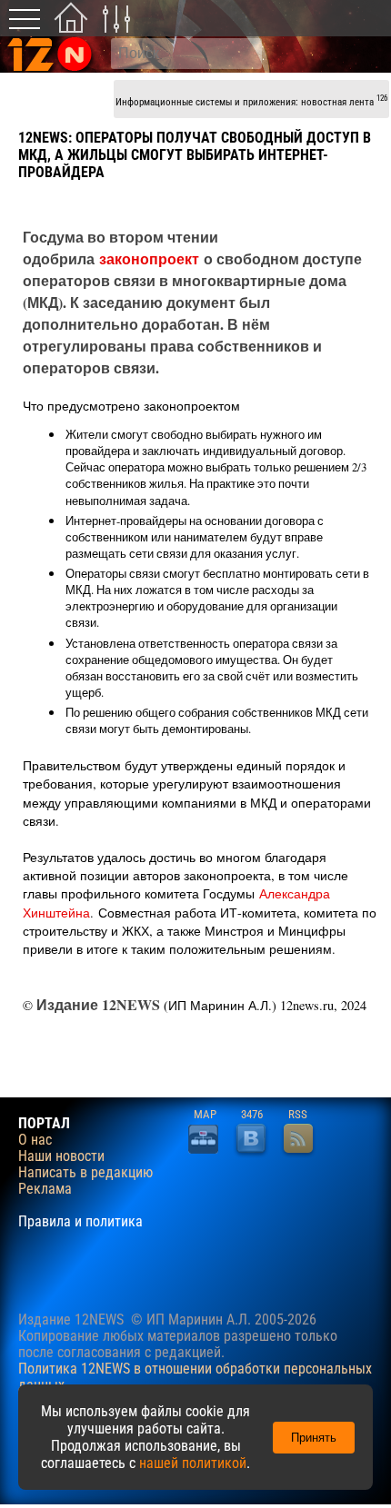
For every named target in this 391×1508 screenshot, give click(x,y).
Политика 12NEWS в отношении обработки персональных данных (195, 1377)
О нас (35, 1140)
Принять (313, 1437)
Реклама (45, 1189)
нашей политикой (192, 1463)
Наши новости (61, 1156)
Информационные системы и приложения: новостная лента (251, 100)
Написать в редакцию (85, 1173)
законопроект (149, 258)
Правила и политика (80, 1222)
